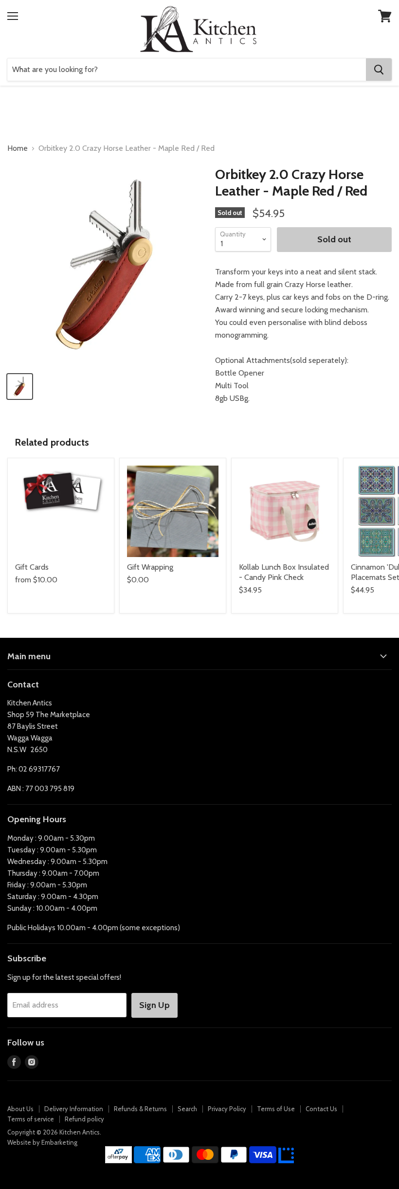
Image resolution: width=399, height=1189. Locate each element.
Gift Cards (32, 567)
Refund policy (84, 1119)
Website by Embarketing (42, 1142)
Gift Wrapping (150, 567)
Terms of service (30, 1119)
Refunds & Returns (140, 1109)
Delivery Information (73, 1109)
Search (187, 1109)
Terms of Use (276, 1109)
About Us (20, 1109)
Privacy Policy (227, 1109)
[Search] (379, 69)
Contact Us (321, 1109)
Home (17, 148)
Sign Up (154, 1005)
